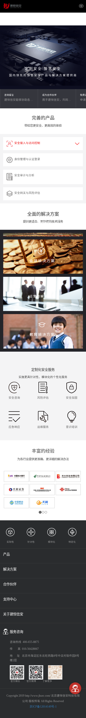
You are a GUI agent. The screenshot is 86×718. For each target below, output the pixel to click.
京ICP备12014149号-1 (43, 706)
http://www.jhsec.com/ (37, 695)
